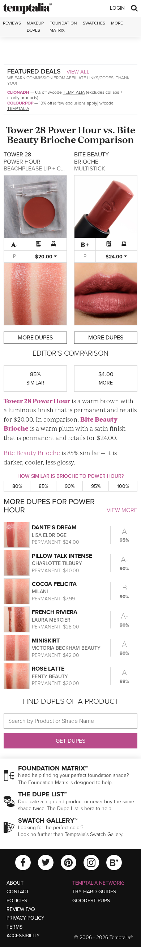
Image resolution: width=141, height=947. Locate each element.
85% (43, 486)
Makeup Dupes (35, 26)
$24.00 (115, 257)
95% (96, 486)
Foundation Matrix (63, 26)
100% (123, 486)
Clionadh (18, 92)
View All (78, 71)
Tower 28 (26, 129)
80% (17, 486)
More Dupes (35, 337)
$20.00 (44, 257)
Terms (14, 927)
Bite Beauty (99, 419)
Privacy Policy (25, 918)
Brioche (58, 139)
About (15, 883)
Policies (17, 901)
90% (69, 486)
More (117, 23)
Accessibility (23, 936)
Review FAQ (21, 909)
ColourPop (20, 103)
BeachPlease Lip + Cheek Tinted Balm (58, 168)
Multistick (89, 168)
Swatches (94, 23)
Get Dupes (70, 740)
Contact (18, 892)
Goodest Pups (91, 901)
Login (117, 8)
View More (122, 510)
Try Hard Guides (94, 892)
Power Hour (74, 129)
